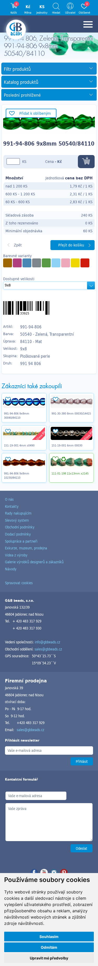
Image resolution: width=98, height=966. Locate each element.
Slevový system (17, 520)
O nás (9, 499)
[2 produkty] (17, 262)
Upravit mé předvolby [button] (49, 958)
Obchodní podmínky (19, 527)
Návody (10, 569)
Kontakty (12, 506)
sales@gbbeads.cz (48, 649)
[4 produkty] (7, 262)
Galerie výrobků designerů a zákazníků (34, 562)
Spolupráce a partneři (21, 541)
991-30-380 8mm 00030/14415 (71, 413)
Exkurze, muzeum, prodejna (26, 548)
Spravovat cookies (19, 583)
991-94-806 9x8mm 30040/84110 (16, 415)
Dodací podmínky (18, 534)
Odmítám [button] (49, 947)
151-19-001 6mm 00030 (66, 445)
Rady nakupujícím (18, 513)
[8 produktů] (46, 262)
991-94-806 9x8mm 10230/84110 (16, 475)
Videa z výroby (16, 555)
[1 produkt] (36, 262)
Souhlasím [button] (49, 936)
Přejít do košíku (71, 245)
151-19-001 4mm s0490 (19, 445)
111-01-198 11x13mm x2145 (70, 473)
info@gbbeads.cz (47, 642)
